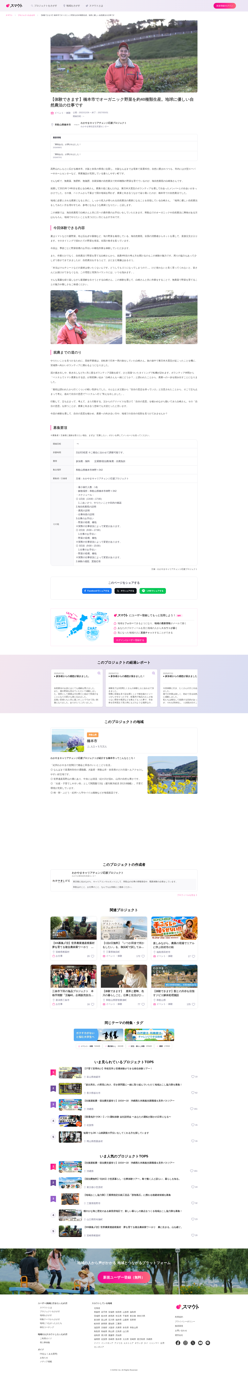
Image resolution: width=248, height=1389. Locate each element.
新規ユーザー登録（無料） (124, 1277)
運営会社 (179, 1335)
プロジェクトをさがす (50, 1311)
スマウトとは (46, 1307)
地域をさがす (46, 1315)
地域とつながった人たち (51, 1323)
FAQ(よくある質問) (48, 1354)
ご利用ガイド (46, 1338)
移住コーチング (47, 1327)
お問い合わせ (181, 1330)
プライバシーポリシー (185, 1321)
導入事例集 (45, 1342)
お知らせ (44, 1358)
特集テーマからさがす (50, 1319)
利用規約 (179, 1317)
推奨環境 (179, 1326)
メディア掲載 (46, 1361)
